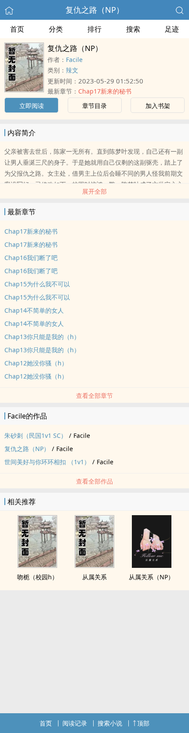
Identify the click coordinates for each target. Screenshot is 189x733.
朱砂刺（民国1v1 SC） (35, 435)
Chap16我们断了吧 (31, 257)
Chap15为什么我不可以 (37, 284)
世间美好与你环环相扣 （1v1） (47, 462)
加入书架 (157, 105)
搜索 (133, 29)
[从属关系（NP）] (151, 565)
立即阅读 (31, 105)
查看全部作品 (94, 481)
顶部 (143, 723)
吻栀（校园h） (37, 577)
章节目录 (94, 105)
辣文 (72, 70)
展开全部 (94, 191)
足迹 (172, 29)
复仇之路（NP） (94, 9)
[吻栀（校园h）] (37, 565)
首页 (17, 29)
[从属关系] (94, 565)
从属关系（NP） (151, 577)
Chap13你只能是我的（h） (42, 336)
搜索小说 (110, 723)
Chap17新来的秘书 (104, 91)
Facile (74, 59)
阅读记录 (74, 723)
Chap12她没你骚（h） (36, 363)
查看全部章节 (94, 395)
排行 (94, 29)
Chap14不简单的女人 (34, 310)
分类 (56, 29)
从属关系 (94, 577)
